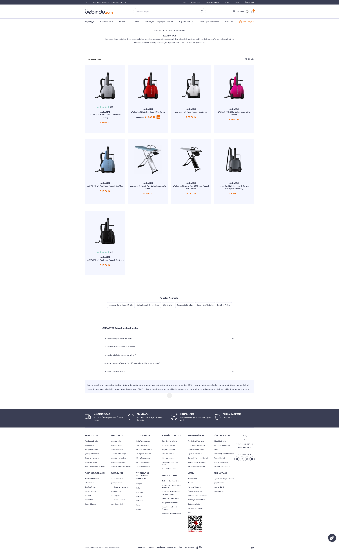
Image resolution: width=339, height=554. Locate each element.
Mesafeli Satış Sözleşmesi (197, 495)
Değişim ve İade (194, 504)
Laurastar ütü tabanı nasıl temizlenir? (120, 355)
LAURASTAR (180, 30)
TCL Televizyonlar (142, 445)
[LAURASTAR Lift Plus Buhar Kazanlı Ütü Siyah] (105, 243)
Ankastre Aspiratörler (118, 462)
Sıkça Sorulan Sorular (196, 508)
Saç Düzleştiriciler (117, 478)
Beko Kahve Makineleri (196, 466)
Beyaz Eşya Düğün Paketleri (95, 466)
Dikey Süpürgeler (220, 441)
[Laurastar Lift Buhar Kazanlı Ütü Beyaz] (191, 99)
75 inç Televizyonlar (143, 466)
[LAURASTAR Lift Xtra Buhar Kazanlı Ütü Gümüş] (105, 99)
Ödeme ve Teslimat (195, 491)
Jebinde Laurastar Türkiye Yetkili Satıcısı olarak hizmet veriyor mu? (132, 363)
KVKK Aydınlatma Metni (197, 500)
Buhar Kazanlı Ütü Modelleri (148, 305)
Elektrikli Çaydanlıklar (222, 466)
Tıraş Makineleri (116, 491)
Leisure (138, 505)
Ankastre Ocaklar (117, 449)
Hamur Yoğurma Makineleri (224, 454)
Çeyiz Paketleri (106, 22)
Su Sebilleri (89, 500)
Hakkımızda (195, 2)
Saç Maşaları (115, 495)
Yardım (237, 2)
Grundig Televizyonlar (144, 449)
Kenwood (139, 501)
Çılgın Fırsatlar (219, 483)
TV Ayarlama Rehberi (170, 503)
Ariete (138, 509)
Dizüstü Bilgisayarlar (92, 491)
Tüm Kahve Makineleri (196, 441)
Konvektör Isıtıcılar (168, 445)
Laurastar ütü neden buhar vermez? (119, 347)
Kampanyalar (248, 22)
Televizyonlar (89, 483)
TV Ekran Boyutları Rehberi (171, 481)
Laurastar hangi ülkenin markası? (118, 338)
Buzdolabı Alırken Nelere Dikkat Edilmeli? (171, 493)
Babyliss (139, 484)
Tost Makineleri (219, 458)
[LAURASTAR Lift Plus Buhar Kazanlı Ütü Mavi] (105, 171)
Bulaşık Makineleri (91, 449)
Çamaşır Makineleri (92, 454)
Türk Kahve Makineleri (196, 449)
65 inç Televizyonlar (143, 462)
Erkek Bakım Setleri (117, 504)
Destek (226, 2)
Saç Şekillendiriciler (118, 500)
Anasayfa (158, 30)
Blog (184, 2)
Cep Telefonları (90, 487)
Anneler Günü (219, 487)
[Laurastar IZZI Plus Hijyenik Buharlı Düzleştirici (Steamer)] (234, 171)
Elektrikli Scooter (91, 504)
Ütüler (216, 449)
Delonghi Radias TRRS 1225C (170, 463)
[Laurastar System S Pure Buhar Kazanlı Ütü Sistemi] (148, 171)
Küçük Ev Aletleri (186, 22)
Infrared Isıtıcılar (168, 458)
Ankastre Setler (116, 441)
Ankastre (122, 22)
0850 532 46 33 (244, 447)
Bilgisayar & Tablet (165, 22)
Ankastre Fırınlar (116, 445)
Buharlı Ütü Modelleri (205, 305)
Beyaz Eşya (89, 22)
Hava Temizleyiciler (92, 478)
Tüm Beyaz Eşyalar (91, 441)
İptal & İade (249, 2)
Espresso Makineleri (195, 454)
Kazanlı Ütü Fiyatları (185, 305)
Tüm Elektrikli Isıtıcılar (169, 441)
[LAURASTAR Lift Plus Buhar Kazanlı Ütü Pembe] (234, 99)
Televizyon (149, 22)
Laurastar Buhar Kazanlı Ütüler (121, 305)
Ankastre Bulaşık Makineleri (121, 466)
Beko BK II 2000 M (168, 469)
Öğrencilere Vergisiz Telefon (224, 478)
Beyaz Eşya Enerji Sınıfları (171, 498)
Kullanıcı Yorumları (212, 2)
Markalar (229, 22)
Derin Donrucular (91, 462)
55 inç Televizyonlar (143, 458)
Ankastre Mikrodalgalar (119, 454)
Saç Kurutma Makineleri (119, 487)
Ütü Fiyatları (168, 305)
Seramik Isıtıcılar (168, 454)
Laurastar (139, 492)
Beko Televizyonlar (143, 441)
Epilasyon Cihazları (117, 483)
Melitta (139, 496)
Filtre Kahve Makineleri (196, 445)
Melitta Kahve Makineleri (197, 462)
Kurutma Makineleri (92, 458)
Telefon (135, 22)
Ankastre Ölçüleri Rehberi (171, 513)
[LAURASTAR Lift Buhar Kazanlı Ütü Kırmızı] (148, 99)
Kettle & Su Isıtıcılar (221, 462)
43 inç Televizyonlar (143, 454)
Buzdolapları (89, 445)
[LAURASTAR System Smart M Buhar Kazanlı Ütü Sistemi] (191, 171)
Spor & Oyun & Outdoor (209, 22)
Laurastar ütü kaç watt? (114, 371)
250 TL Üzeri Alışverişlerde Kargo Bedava (106, 2)
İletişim (190, 483)
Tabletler (88, 495)
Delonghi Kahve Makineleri (198, 458)
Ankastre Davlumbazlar (119, 458)
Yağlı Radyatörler (168, 449)
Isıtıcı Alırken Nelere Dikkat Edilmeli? (172, 486)
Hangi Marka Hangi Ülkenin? (169, 508)
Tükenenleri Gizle (94, 59)
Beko (138, 488)
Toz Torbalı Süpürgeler (222, 445)
